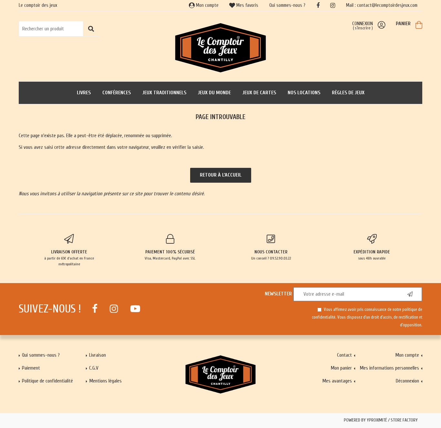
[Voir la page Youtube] (135, 308)
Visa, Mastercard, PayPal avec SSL (170, 254)
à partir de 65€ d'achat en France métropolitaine (69, 257)
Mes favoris (246, 5)
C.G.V (93, 368)
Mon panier (341, 368)
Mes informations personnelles (389, 368)
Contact (344, 355)
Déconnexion (407, 381)
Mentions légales (105, 381)
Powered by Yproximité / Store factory (381, 420)
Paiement (31, 368)
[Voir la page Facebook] (94, 308)
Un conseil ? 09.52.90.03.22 (271, 254)
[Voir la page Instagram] (114, 308)
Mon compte (207, 5)
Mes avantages (337, 381)
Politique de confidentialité (47, 381)
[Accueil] (220, 47)
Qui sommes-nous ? (287, 5)
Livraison (97, 355)
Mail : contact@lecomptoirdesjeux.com (381, 5)
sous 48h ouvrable (372, 254)
